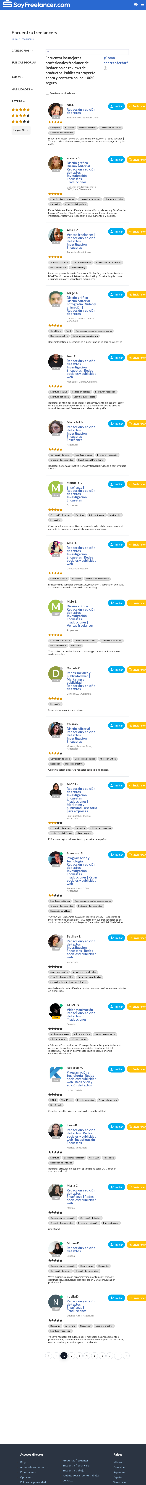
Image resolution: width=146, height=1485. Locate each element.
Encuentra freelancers (76, 1465)
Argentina (119, 1472)
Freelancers (27, 38)
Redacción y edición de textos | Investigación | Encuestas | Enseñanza (81, 433)
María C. (72, 1185)
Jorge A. (72, 293)
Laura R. (72, 1125)
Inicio (15, 38)
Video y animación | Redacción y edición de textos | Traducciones (81, 1014)
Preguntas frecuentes (75, 1460)
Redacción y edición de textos (81, 111)
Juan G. (72, 356)
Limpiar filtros (21, 130)
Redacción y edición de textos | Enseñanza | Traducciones (81, 1306)
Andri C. (72, 784)
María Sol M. (75, 422)
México (117, 1462)
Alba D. (72, 543)
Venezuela (119, 1482)
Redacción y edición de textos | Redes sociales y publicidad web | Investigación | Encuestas (82, 1136)
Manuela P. (74, 483)
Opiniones (26, 1477)
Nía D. (71, 105)
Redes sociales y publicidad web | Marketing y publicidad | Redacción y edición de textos (81, 681)
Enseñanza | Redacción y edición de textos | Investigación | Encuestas (81, 494)
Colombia (119, 1467)
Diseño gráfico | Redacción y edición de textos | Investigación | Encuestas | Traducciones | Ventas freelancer (81, 616)
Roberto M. (75, 1067)
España (117, 1477)
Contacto (68, 1480)
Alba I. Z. (73, 230)
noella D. (73, 1296)
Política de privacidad (33, 1482)
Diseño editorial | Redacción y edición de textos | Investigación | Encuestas (81, 735)
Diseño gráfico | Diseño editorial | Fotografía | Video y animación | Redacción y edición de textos (81, 305)
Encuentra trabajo (73, 1470)
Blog (23, 1462)
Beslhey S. (74, 936)
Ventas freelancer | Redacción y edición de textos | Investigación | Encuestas (81, 241)
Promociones (28, 1472)
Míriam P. (73, 1243)
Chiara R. (73, 724)
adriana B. (73, 158)
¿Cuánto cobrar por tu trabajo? (81, 1475)
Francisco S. (75, 853)
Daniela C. (74, 668)
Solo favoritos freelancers (63, 93)
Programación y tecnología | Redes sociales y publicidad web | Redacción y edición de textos (82, 1079)
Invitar (119, 106)
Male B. (72, 601)
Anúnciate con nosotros (34, 1467)
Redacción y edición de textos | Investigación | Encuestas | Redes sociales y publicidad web (82, 368)
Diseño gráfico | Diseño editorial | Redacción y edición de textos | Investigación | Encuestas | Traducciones (81, 172)
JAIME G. (73, 1005)
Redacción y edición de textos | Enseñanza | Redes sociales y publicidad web (82, 1197)
